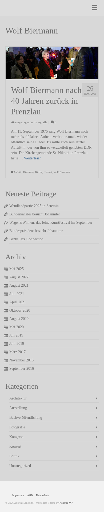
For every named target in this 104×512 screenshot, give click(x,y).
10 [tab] (68, 70)
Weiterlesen (32, 158)
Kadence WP (66, 502)
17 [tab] (55, 76)
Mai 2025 (16, 269)
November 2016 (21, 360)
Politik (14, 456)
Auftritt (18, 172)
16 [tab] (48, 76)
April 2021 (17, 302)
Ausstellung (18, 408)
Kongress (16, 437)
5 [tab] (36, 70)
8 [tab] (55, 70)
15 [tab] (42, 76)
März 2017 (17, 352)
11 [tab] (74, 70)
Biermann (28, 172)
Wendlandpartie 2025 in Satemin (34, 206)
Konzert (48, 172)
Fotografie (40, 122)
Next (92, 63)
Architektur (18, 398)
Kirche (38, 172)
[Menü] (94, 8)
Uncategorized (20, 466)
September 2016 (21, 369)
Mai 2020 (16, 327)
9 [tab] (61, 70)
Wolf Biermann (62, 172)
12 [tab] (80, 70)
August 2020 (19, 319)
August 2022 (19, 277)
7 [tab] (48, 70)
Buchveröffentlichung (25, 418)
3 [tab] (23, 70)
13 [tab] (87, 70)
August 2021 (19, 285)
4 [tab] (29, 70)
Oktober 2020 (19, 310)
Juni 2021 (16, 294)
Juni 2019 (16, 344)
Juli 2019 (16, 335)
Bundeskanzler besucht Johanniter (34, 214)
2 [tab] (16, 70)
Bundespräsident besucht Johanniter (36, 231)
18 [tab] (61, 76)
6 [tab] (42, 70)
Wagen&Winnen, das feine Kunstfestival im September (50, 223)
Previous (12, 63)
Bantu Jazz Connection (26, 239)
